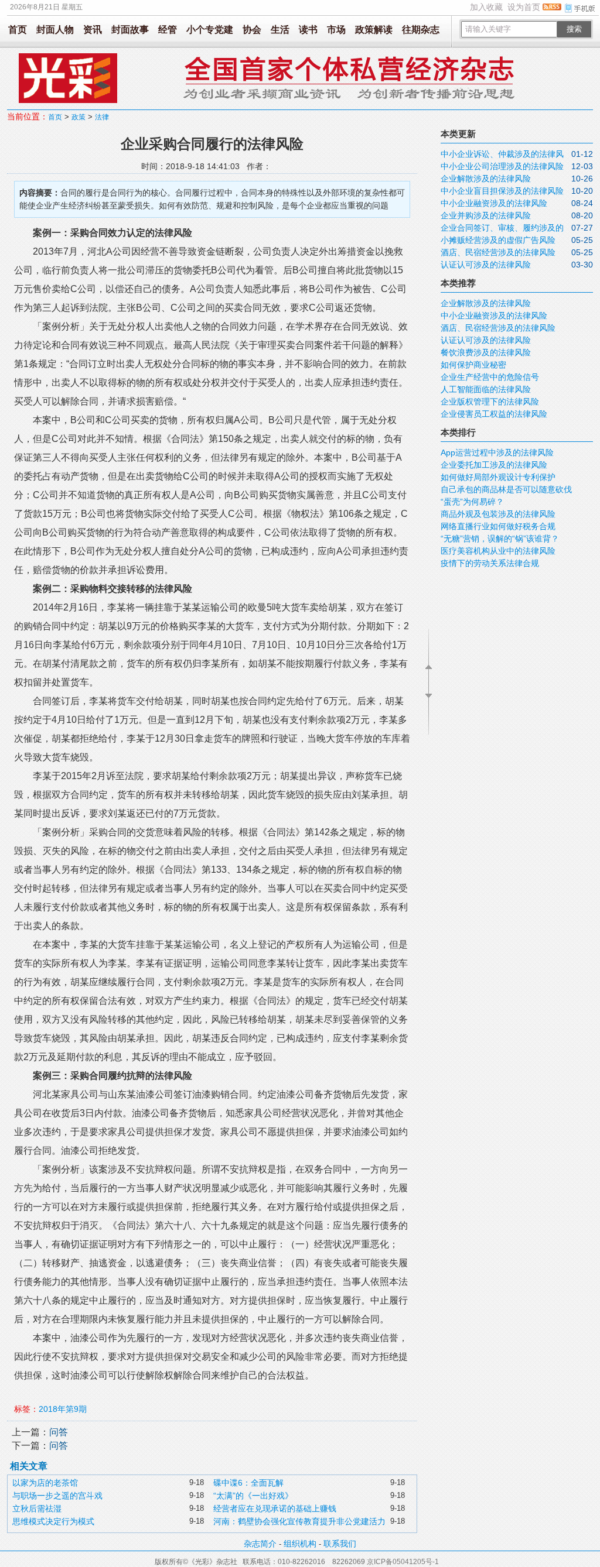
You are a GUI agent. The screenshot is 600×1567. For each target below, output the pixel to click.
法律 (102, 117)
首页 (17, 30)
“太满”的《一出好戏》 (253, 1495)
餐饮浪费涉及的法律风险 (486, 352)
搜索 (574, 29)
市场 (336, 30)
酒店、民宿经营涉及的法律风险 (498, 252)
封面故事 (130, 30)
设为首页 (523, 7)
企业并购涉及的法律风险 (486, 215)
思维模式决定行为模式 (53, 1521)
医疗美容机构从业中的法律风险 (498, 551)
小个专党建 (209, 30)
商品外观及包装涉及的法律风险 (498, 514)
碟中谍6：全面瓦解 (248, 1482)
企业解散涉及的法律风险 (486, 178)
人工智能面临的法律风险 (486, 389)
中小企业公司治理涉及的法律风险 (502, 166)
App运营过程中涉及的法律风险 (497, 452)
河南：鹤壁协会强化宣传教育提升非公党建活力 (299, 1521)
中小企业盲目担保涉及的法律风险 (502, 191)
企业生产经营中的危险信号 (490, 377)
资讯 (92, 30)
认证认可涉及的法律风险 (486, 264)
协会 (252, 30)
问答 (58, 1432)
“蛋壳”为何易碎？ (472, 501)
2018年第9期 (63, 1409)
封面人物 (55, 30)
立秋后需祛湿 (37, 1508)
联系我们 (339, 1543)
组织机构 (300, 1543)
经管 (167, 30)
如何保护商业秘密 (473, 364)
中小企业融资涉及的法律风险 (494, 203)
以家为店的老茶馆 (45, 1482)
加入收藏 (486, 7)
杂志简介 (260, 1543)
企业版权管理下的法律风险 (490, 401)
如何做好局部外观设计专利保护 (498, 477)
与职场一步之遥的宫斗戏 (57, 1495)
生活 (280, 30)
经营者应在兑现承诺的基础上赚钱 (274, 1508)
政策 (78, 117)
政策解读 (374, 30)
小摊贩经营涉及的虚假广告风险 (498, 240)
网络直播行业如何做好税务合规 (498, 526)
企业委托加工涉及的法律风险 (494, 464)
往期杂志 (420, 30)
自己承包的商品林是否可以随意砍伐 (506, 489)
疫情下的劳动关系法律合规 (490, 563)
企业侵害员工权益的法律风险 (494, 414)
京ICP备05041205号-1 (403, 1562)
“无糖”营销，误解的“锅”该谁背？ (500, 538)
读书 (308, 30)
